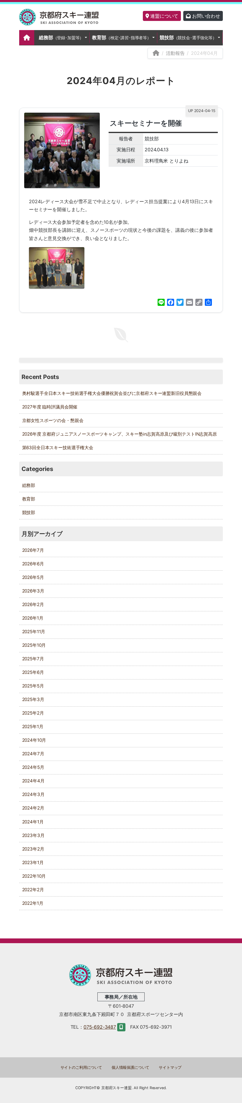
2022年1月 (32, 903)
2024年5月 (33, 767)
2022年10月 (34, 876)
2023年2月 (33, 849)
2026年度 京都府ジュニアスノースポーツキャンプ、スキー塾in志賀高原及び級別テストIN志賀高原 (119, 434)
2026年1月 (32, 618)
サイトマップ (170, 1067)
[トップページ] (26, 37)
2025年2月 (33, 713)
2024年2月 (33, 808)
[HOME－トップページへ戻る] (156, 53)
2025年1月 (32, 726)
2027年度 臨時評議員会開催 (50, 407)
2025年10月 (34, 645)
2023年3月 (33, 835)
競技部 (188, 37)
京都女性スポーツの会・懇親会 (53, 420)
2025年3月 (33, 699)
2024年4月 (33, 781)
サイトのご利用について (81, 1067)
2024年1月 (33, 822)
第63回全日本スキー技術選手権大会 (57, 447)
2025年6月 (33, 672)
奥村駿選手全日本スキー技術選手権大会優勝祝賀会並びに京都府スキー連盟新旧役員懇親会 (112, 393)
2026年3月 (33, 591)
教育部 (121, 37)
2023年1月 (33, 862)
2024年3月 (33, 794)
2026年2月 (33, 604)
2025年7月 (33, 659)
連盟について (163, 16)
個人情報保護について (130, 1067)
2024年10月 (34, 740)
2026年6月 (33, 564)
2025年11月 (33, 631)
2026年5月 (33, 577)
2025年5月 (33, 686)
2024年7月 (33, 753)
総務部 (61, 37)
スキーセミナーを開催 (146, 123)
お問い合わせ (205, 16)
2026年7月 (33, 550)
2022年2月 (33, 889)
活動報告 (175, 53)
